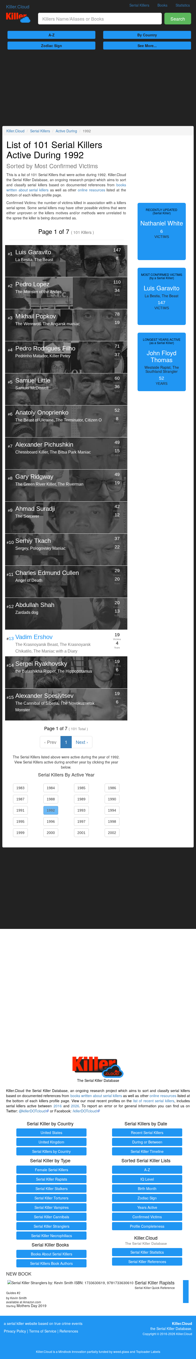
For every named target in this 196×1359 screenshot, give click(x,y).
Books (162, 5)
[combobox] (100, 18)
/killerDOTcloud (84, 1110)
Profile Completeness (147, 1226)
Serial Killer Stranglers (51, 1226)
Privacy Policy (15, 1331)
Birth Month (147, 1188)
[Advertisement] (98, 87)
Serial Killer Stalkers (51, 1188)
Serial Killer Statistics (147, 1252)
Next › (82, 742)
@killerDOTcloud (32, 1110)
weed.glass (121, 1351)
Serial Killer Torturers (51, 1197)
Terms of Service (42, 1331)
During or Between (147, 1141)
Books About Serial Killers (51, 1253)
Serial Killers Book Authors (51, 1263)
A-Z (51, 34)
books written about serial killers (96, 1095)
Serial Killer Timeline (147, 1151)
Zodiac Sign (51, 45)
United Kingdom (51, 1141)
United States (51, 1132)
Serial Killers (139, 5)
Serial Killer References (147, 1261)
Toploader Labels (148, 1351)
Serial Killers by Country (51, 1151)
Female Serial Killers (51, 1169)
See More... (147, 45)
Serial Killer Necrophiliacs (51, 1235)
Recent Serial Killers (147, 1132)
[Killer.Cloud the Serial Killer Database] (18, 18)
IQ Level (147, 1179)
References (68, 1331)
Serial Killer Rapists (51, 1179)
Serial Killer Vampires (51, 1207)
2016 (58, 1105)
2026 (75, 1105)
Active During (66, 130)
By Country (147, 34)
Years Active (147, 1207)
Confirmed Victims (147, 1216)
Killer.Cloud (17, 6)
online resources (91, 189)
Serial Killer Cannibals (51, 1216)
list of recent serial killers (153, 1100)
